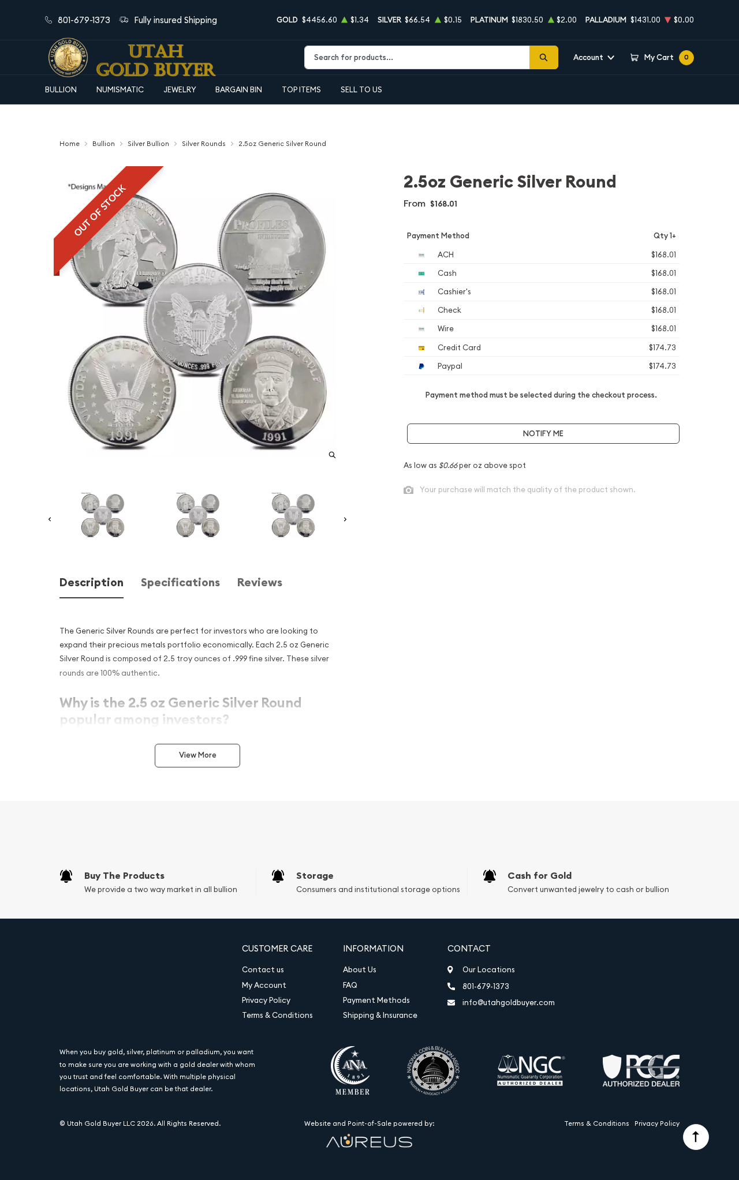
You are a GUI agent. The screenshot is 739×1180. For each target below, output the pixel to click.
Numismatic (120, 89)
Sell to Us (361, 89)
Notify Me (543, 434)
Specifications (180, 582)
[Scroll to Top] (696, 1137)
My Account (264, 985)
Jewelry (179, 89)
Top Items (301, 89)
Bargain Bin (238, 89)
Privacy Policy (266, 1000)
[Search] (543, 57)
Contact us (263, 970)
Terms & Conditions (277, 1015)
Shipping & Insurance (380, 1015)
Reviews (259, 582)
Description (91, 582)
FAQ (350, 985)
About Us (359, 970)
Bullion (61, 89)
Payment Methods (376, 1000)
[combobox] (417, 57)
